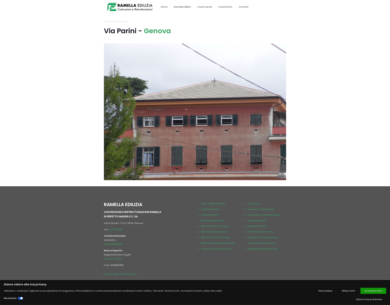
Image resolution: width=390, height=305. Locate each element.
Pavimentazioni (209, 214)
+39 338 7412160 (113, 258)
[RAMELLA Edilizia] (130, 7)
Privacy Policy (128, 273)
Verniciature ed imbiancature (264, 214)
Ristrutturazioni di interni (214, 226)
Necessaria (10, 298)
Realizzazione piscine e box (263, 248)
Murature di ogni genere (261, 209)
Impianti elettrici (257, 220)
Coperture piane (210, 209)
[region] (195, 292)
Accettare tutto (373, 290)
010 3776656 (115, 229)
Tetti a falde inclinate (213, 203)
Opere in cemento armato (216, 248)
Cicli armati (254, 203)
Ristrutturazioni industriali (215, 237)
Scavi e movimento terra (262, 243)
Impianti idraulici (257, 226)
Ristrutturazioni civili (212, 220)
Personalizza (325, 290)
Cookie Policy (111, 273)
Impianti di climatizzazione (263, 237)
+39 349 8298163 (113, 244)
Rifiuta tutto (348, 290)
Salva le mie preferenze (369, 299)
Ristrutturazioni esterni (214, 231)
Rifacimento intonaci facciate (218, 243)
